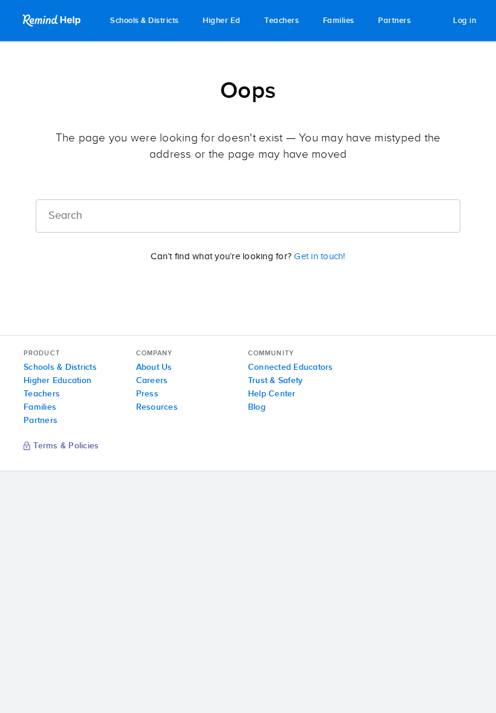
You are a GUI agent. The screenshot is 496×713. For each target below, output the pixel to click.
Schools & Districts (144, 21)
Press (147, 394)
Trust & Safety (275, 380)
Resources (157, 407)
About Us (154, 367)
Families (338, 21)
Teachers (281, 21)
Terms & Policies (66, 446)
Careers (152, 380)
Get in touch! (319, 256)
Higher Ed (222, 21)
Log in (464, 21)
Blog (257, 407)
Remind (52, 21)
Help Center (272, 394)
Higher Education (57, 380)
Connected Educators (290, 367)
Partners (394, 21)
